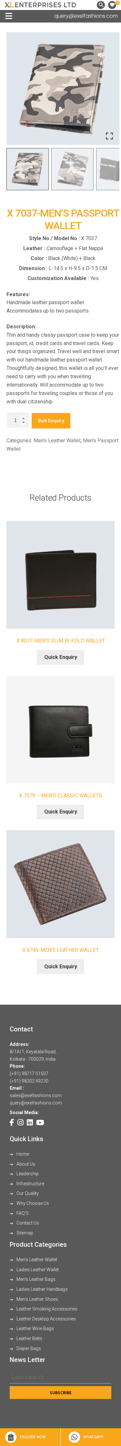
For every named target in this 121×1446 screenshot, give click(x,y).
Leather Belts (28, 1338)
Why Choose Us (32, 1203)
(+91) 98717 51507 (29, 1073)
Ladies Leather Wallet (37, 1269)
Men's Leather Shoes (36, 1299)
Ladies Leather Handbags (41, 1289)
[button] (109, 91)
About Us (25, 1164)
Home (22, 1154)
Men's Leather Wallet (57, 440)
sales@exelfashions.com (36, 1095)
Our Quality (27, 1193)
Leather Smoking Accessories (46, 1308)
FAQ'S (22, 1213)
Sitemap (24, 1232)
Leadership (27, 1173)
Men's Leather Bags (35, 1279)
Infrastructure (29, 1183)
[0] (112, 5)
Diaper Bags (28, 1348)
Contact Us (27, 1222)
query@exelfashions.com (86, 16)
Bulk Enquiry (51, 420)
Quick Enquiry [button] (60, 657)
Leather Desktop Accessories (45, 1318)
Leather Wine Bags (34, 1328)
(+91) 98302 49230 (29, 1081)
